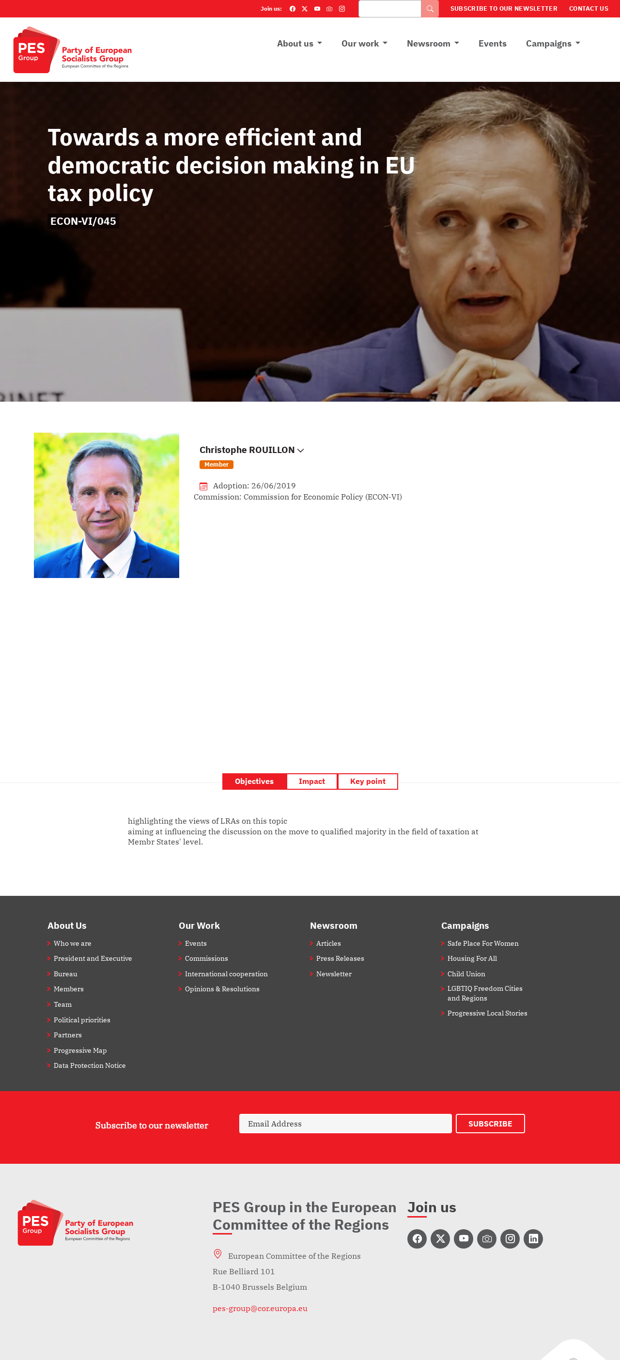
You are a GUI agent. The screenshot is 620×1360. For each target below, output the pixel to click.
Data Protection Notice (90, 1065)
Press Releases (340, 958)
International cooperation (226, 973)
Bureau (66, 973)
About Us (67, 925)
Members (69, 988)
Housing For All (472, 958)
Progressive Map (80, 1050)
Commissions (206, 958)
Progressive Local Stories (487, 1012)
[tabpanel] (310, 831)
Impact (312, 781)
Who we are (73, 943)
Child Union (466, 973)
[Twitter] (305, 9)
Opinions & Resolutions (222, 988)
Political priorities (82, 1019)
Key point (368, 781)
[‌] (417, 1239)
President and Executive (93, 958)
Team (63, 1004)
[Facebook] (292, 9)
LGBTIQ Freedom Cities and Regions (485, 993)
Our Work (199, 925)
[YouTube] (317, 9)
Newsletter (334, 973)
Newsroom (428, 43)
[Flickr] (329, 9)
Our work (360, 43)
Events (493, 43)
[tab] (254, 781)
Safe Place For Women (483, 943)
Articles (328, 943)
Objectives (254, 781)
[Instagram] (342, 9)
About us (295, 43)
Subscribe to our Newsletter (504, 8)
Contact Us (588, 8)
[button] (390, 456)
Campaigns (549, 43)
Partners (68, 1034)
